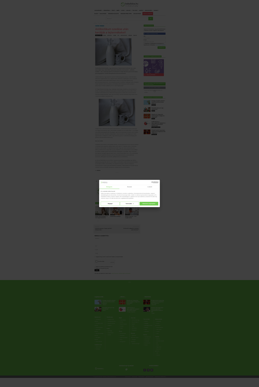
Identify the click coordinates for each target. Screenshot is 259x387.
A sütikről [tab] (149, 186)
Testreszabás (129, 203)
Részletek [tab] (129, 186)
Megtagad (110, 203)
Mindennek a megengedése (149, 203)
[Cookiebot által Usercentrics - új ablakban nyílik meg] (152, 182)
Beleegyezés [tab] (109, 186)
